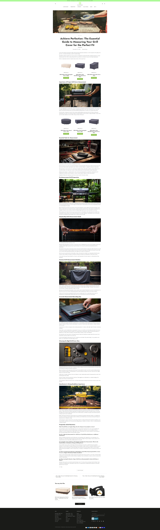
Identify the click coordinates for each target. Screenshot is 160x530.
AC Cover (56, 521)
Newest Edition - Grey (69, 513)
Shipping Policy (79, 514)
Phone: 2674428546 (80, 522)
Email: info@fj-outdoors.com (81, 521)
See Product (66, 77)
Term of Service (79, 516)
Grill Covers (57, 520)
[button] (55, 4)
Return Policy (79, 518)
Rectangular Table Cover (58, 513)
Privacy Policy (79, 517)
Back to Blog (80, 470)
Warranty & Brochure (80, 520)
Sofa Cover (56, 516)
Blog (80, 35)
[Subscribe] (104, 514)
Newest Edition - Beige (69, 514)
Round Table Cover (58, 514)
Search (78, 513)
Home (79, 35)
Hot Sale (67, 521)
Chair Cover (57, 517)
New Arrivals (68, 518)
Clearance (67, 520)
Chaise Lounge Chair (58, 518)
